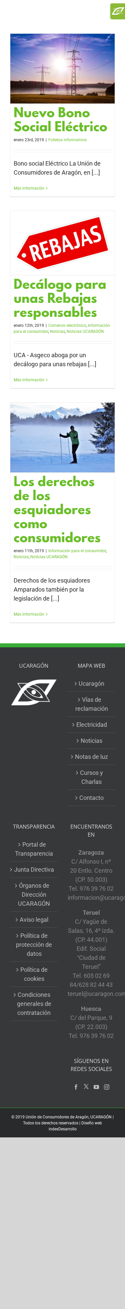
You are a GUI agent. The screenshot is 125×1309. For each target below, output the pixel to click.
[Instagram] (106, 1087)
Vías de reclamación (91, 704)
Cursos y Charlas (91, 777)
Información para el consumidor (77, 551)
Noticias (57, 331)
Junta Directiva (34, 869)
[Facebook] (76, 1087)
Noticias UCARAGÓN (85, 331)
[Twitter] (86, 1087)
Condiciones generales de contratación (34, 1003)
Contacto (91, 797)
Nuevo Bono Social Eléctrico (60, 121)
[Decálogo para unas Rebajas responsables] (62, 243)
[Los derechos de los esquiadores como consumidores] (62, 437)
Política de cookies (34, 974)
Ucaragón (91, 683)
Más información (29, 188)
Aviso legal (34, 919)
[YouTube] (96, 1087)
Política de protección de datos (34, 944)
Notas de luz (91, 756)
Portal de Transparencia (34, 849)
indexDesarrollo (63, 1129)
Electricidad (91, 724)
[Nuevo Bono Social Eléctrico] (62, 68)
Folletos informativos (67, 140)
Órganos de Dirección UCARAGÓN (34, 894)
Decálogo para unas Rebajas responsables (60, 299)
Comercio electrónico (67, 325)
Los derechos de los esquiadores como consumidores (57, 511)
